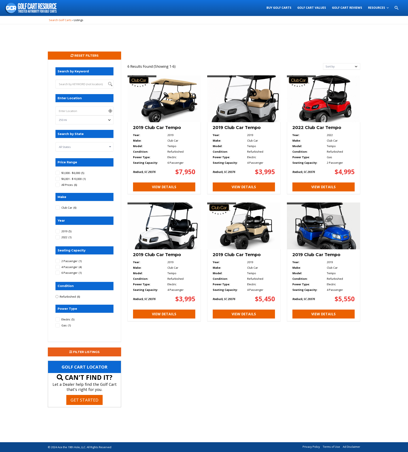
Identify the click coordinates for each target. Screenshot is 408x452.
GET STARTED (84, 400)
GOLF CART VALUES (311, 8)
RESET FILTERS (86, 55)
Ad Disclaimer (351, 447)
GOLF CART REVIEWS (347, 8)
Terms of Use (331, 447)
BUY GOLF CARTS (278, 8)
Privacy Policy (311, 447)
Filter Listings (86, 352)
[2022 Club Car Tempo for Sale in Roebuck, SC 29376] (323, 134)
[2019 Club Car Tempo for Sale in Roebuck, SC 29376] (164, 134)
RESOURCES (376, 8)
